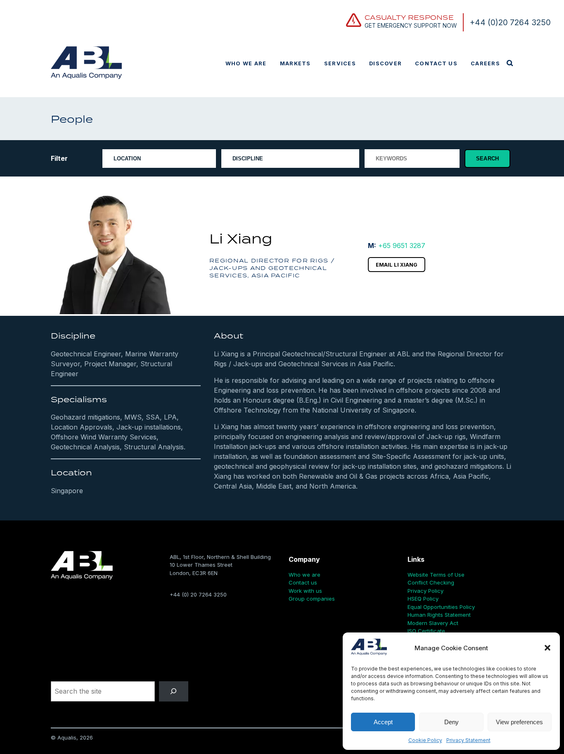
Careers (485, 63)
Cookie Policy (425, 740)
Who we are (246, 63)
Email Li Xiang (396, 265)
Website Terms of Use (436, 574)
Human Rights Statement (439, 614)
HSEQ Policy (423, 598)
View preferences (519, 721)
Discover (385, 63)
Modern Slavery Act (433, 623)
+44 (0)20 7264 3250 (510, 22)
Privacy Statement (468, 740)
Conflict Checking (431, 582)
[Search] (173, 691)
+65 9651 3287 (401, 245)
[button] (547, 648)
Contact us (436, 63)
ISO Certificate (426, 631)
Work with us (305, 590)
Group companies (312, 598)
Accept (383, 721)
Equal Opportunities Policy (441, 607)
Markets (295, 63)
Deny (451, 721)
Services (340, 63)
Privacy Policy (425, 590)
